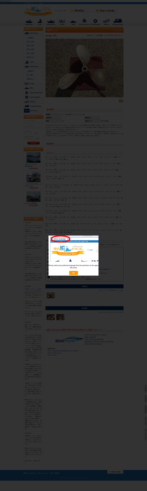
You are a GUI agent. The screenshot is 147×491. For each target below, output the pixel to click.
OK (73, 273)
